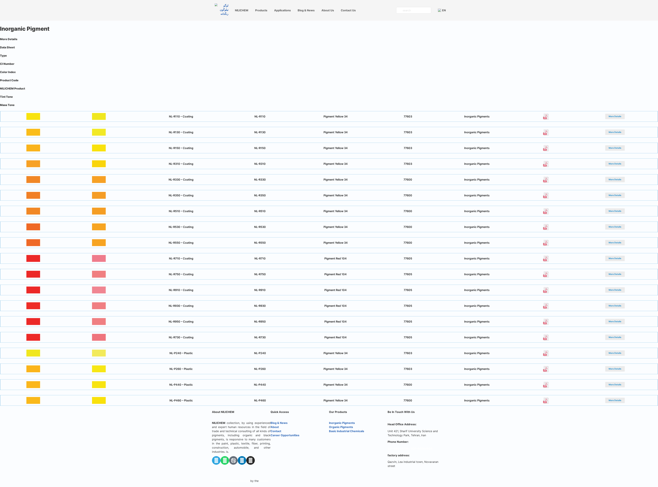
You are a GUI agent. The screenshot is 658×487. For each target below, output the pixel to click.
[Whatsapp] (225, 460)
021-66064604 (421, 448)
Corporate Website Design (231, 481)
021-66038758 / (399, 448)
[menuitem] (441, 10)
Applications (282, 10)
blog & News (306, 10)
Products (261, 10)
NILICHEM (241, 10)
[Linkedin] (242, 460)
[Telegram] (216, 460)
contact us (348, 10)
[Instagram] (250, 460)
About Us (327, 10)
